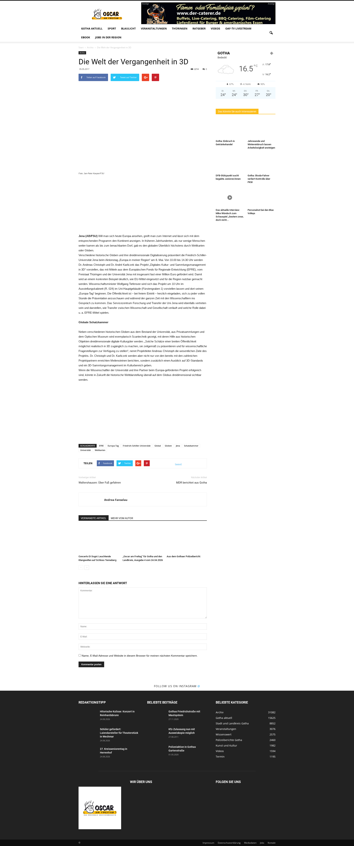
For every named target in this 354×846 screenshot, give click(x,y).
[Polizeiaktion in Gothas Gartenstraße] (156, 751)
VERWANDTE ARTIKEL (93, 518)
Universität (85, 450)
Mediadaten (250, 842)
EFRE (101, 445)
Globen (168, 445)
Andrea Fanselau (115, 500)
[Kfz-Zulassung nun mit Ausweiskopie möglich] (156, 733)
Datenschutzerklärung (229, 842)
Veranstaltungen (154, 28)
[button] (271, 33)
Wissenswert (223, 734)
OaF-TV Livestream (238, 28)
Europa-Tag (113, 445)
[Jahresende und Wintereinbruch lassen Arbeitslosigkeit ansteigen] (262, 128)
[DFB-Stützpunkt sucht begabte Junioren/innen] (230, 163)
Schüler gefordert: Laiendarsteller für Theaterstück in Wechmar (119, 733)
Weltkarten (100, 450)
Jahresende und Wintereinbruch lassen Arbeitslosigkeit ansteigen (261, 144)
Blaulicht (128, 28)
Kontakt (271, 842)
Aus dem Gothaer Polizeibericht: (184, 556)
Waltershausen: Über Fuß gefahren (100, 482)
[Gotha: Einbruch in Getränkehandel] (230, 128)
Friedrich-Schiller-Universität (136, 445)
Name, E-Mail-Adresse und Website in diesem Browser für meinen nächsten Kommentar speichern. (140, 655)
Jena (178, 445)
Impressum (208, 842)
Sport (112, 28)
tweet (178, 464)
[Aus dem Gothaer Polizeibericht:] (187, 539)
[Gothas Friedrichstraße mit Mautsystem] (156, 716)
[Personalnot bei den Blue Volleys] (262, 197)
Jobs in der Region (108, 37)
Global (158, 445)
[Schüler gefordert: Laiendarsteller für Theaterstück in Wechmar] (88, 733)
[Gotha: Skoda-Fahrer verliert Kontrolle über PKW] (262, 163)
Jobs (262, 842)
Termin (220, 756)
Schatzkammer (191, 445)
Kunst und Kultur (226, 745)
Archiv (82, 52)
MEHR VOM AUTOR (122, 518)
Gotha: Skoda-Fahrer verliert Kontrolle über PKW (259, 179)
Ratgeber (199, 28)
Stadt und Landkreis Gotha (232, 723)
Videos (215, 28)
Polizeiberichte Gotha (229, 740)
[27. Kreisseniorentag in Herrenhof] (88, 753)
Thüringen (179, 28)
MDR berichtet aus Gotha (191, 482)
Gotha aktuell (92, 28)
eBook (85, 37)
